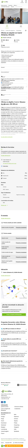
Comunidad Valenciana (5, 6)
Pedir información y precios (7, 55)
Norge (2, 418)
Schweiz (16, 418)
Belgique (3, 427)
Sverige (3, 416)
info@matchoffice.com (5, 397)
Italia (15, 414)
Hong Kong (16, 425)
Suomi (2, 420)
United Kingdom (5, 431)
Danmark (3, 414)
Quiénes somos (4, 406)
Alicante (12, 6)
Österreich (16, 416)
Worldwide (16, 431)
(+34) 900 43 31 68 (5, 398)
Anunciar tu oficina (18, 406)
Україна (16, 420)
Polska (15, 422)
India (15, 429)
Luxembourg (4, 429)
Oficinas (15, 5)
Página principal (4, 5)
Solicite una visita (5, 57)
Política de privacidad (5, 440)
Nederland (3, 425)
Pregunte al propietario (6, 56)
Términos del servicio (16, 440)
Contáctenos (17, 408)
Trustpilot (3, 77)
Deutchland (3, 422)
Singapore (16, 427)
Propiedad (10, 5)
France (2, 433)
